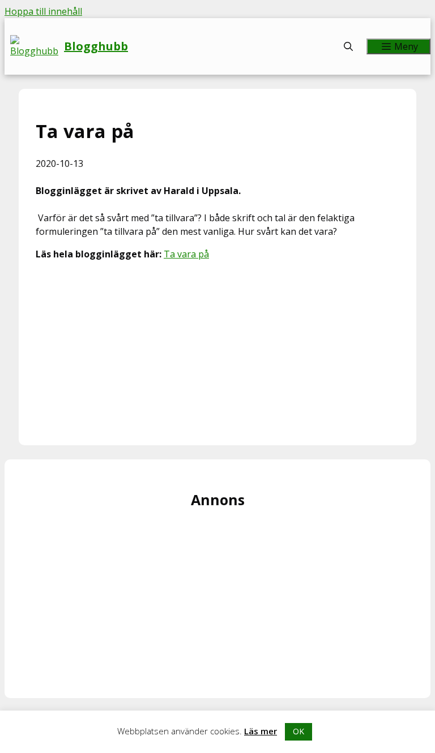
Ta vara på (186, 254)
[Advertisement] (217, 349)
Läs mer (260, 731)
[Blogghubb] (37, 46)
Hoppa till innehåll (43, 11)
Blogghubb (96, 46)
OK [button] (298, 731)
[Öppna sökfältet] (348, 46)
